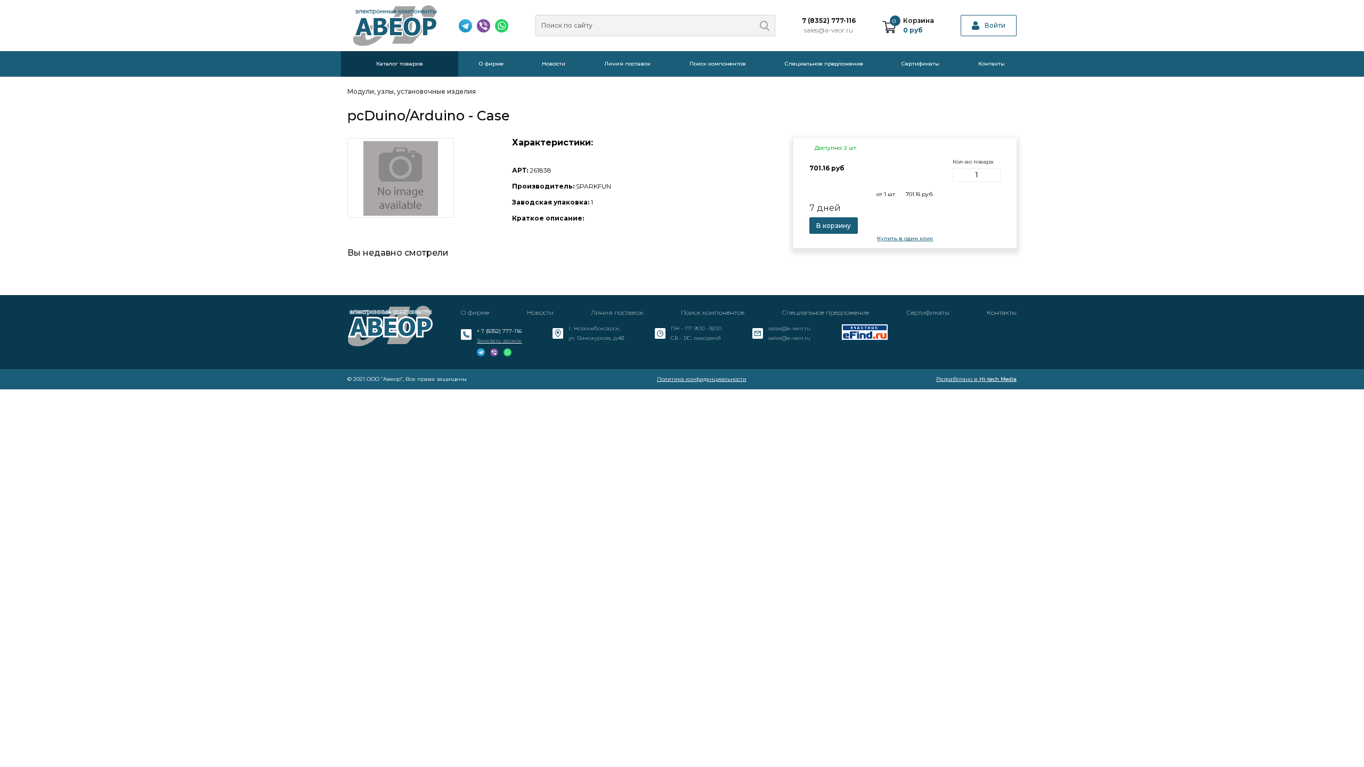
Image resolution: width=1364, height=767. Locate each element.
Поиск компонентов (717, 63)
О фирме (491, 63)
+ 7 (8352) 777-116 (499, 331)
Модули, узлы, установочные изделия (411, 91)
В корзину (833, 226)
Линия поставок (627, 63)
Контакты (991, 63)
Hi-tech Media (998, 379)
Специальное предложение (824, 63)
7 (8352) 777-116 (829, 21)
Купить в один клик (905, 238)
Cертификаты (920, 63)
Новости (553, 63)
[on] (764, 25)
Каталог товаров (399, 63)
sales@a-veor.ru (828, 30)
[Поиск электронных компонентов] (864, 332)
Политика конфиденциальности (701, 379)
